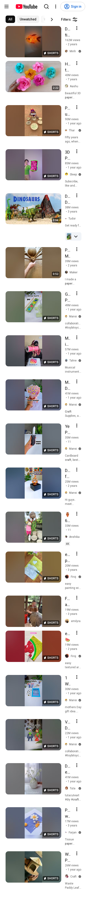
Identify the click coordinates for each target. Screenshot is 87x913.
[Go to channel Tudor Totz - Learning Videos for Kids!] (66, 218)
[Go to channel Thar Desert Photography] (67, 130)
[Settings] (55, 6)
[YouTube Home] (26, 6)
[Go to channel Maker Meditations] (67, 272)
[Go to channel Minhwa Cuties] (67, 51)
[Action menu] (76, 28)
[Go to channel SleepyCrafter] (67, 174)
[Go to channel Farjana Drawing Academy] (67, 832)
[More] (76, 236)
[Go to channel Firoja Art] (68, 577)
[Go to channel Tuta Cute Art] (67, 788)
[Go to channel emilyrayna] (68, 621)
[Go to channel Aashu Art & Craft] (67, 86)
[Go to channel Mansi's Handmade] (67, 316)
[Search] (46, 6)
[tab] (10, 19)
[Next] (51, 19)
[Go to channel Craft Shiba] (67, 876)
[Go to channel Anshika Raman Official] (67, 537)
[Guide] (6, 6)
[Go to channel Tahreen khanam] (67, 360)
